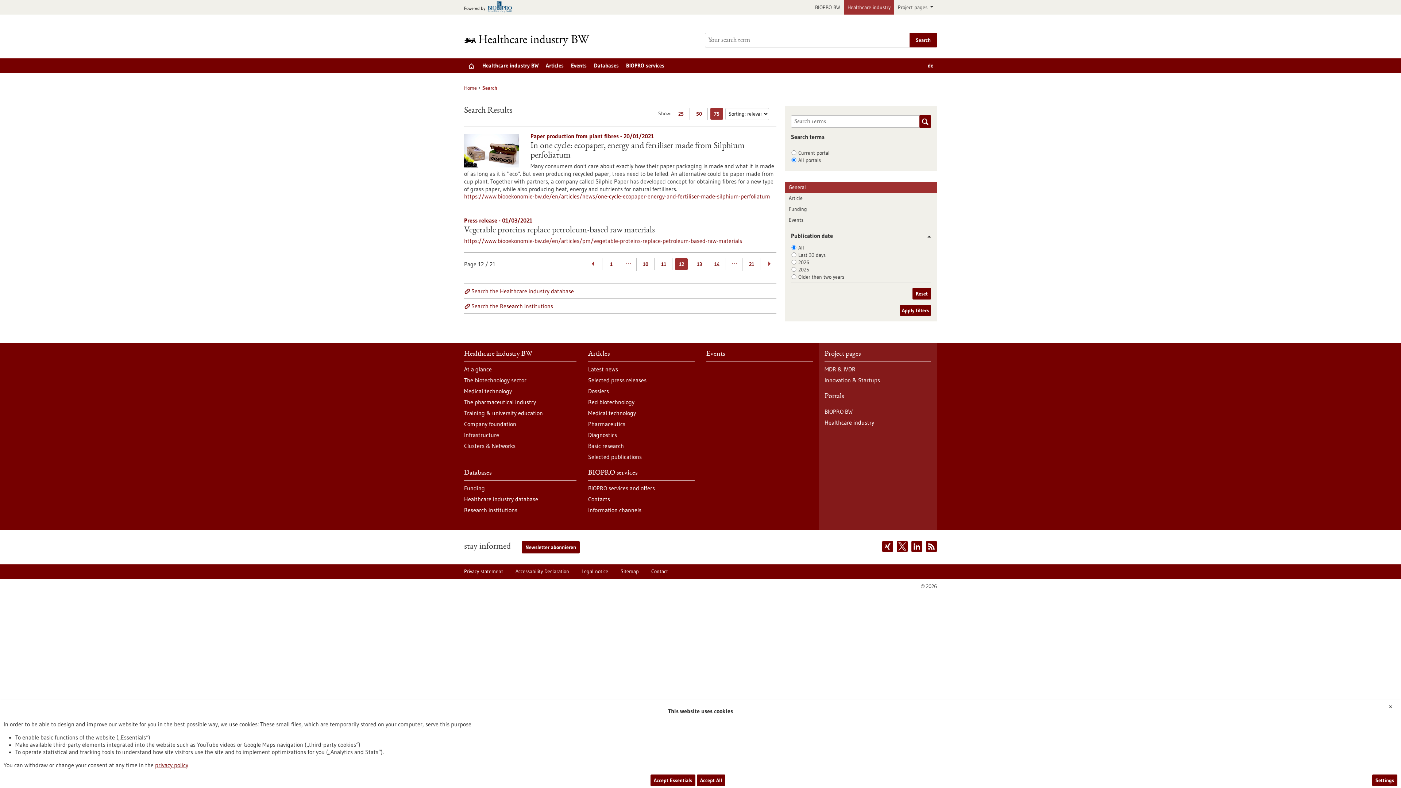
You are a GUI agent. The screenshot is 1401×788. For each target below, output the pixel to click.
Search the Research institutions (512, 306)
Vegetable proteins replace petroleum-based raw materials (559, 230)
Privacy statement (483, 571)
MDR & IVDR (840, 369)
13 (699, 264)
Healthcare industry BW (510, 65)
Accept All (711, 780)
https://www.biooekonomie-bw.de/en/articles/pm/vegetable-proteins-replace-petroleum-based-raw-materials (603, 240)
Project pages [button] (913, 7)
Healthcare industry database (501, 499)
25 (682, 115)
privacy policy (171, 765)
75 (718, 115)
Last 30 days (812, 255)
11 (663, 264)
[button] (926, 236)
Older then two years (821, 277)
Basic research (606, 445)
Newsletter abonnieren (550, 547)
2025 (803, 269)
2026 (803, 262)
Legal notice (595, 571)
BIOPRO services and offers (621, 488)
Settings (1384, 780)
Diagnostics (602, 435)
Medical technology (488, 391)
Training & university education (503, 413)
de (930, 65)
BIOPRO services (645, 65)
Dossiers (598, 391)
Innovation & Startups (852, 380)
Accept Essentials (673, 780)
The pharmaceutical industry (500, 402)
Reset (922, 293)
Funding (798, 209)
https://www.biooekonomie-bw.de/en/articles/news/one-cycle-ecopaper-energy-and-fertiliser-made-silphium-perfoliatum (617, 196)
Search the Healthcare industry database (522, 291)
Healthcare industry (869, 7)
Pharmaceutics (606, 424)
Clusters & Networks (490, 445)
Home (470, 88)
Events (579, 65)
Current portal (814, 153)
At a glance (478, 369)
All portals (809, 160)
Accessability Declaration (542, 571)
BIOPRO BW (827, 7)
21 (751, 264)
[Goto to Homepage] (531, 40)
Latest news (603, 369)
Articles (555, 65)
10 (645, 264)
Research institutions (490, 510)
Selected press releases (617, 380)
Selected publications (615, 456)
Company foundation (490, 424)
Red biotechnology (611, 402)
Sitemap (630, 571)
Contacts (599, 499)
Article (796, 198)
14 (717, 264)
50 (700, 115)
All (801, 247)
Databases (606, 65)
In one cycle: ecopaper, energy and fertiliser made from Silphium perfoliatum (637, 151)
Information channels (614, 510)
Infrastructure (481, 435)
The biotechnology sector (495, 380)
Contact (659, 571)
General (797, 187)
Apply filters (915, 310)
